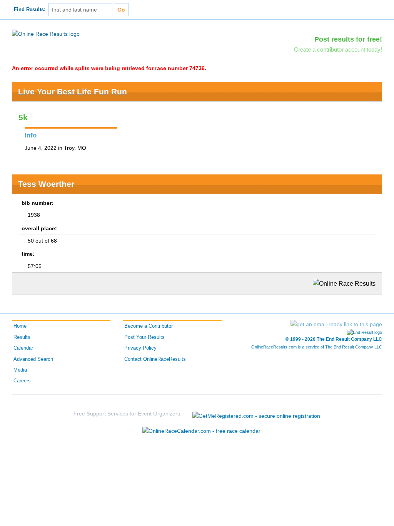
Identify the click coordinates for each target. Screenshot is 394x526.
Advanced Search (33, 359)
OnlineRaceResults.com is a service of (316, 347)
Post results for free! (348, 39)
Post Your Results (144, 337)
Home (20, 326)
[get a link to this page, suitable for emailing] (336, 324)
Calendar (23, 348)
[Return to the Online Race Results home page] (46, 33)
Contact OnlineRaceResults (155, 359)
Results (21, 337)
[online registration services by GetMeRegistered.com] (256, 413)
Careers (22, 381)
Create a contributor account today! (338, 49)
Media (20, 370)
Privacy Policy (140, 348)
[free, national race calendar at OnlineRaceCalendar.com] (201, 431)
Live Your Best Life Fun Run (72, 91)
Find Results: (29, 9)
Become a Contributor (148, 326)
